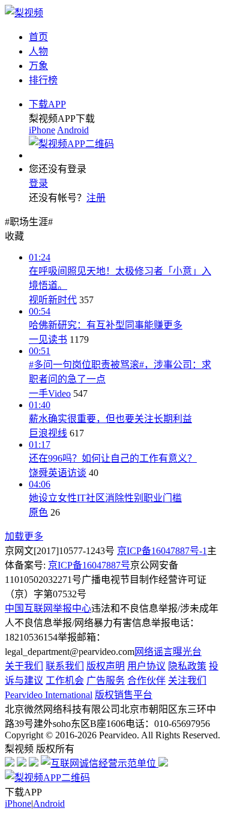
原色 (38, 512)
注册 (96, 198)
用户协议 (146, 666)
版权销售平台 (123, 695)
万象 (38, 66)
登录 (38, 183)
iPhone (42, 130)
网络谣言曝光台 (168, 652)
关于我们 (24, 666)
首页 (38, 37)
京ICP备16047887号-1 (162, 551)
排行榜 (43, 80)
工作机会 (65, 680)
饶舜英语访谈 (57, 473)
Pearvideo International (48, 695)
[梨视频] (24, 13)
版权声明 (105, 666)
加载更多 (24, 536)
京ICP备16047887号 (89, 565)
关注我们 (187, 680)
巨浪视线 (48, 433)
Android (73, 130)
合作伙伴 (146, 680)
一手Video (50, 393)
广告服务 (105, 680)
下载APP (47, 104)
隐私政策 (187, 666)
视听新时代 (53, 300)
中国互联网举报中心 (48, 608)
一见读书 (48, 339)
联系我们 (65, 666)
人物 (38, 51)
